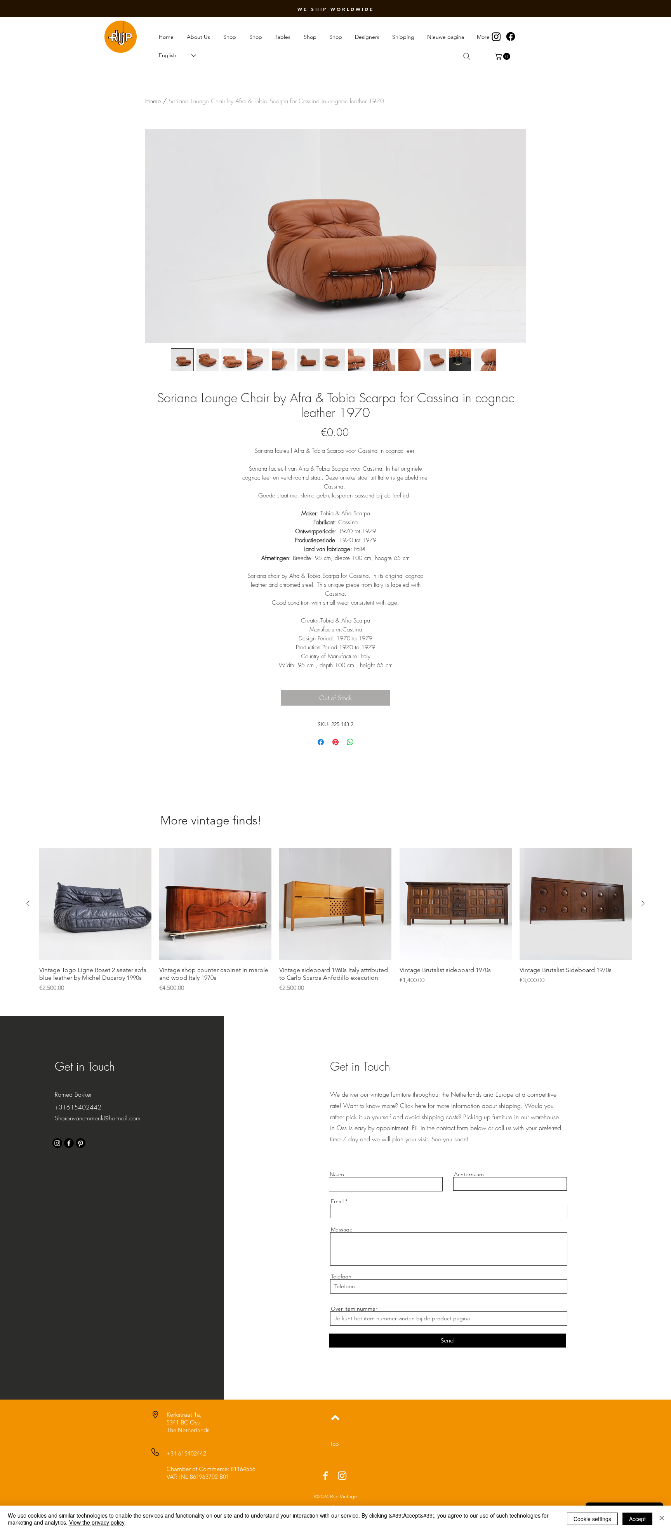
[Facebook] (510, 36)
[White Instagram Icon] (342, 1476)
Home (153, 101)
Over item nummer (354, 1308)
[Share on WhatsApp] (350, 742)
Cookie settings (592, 1519)
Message (342, 1229)
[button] (503, 56)
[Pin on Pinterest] (335, 742)
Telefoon (341, 1276)
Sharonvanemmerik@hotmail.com (98, 1118)
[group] (335, 920)
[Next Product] (643, 903)
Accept (637, 1519)
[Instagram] (496, 36)
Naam (337, 1174)
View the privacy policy (97, 1522)
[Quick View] (95, 904)
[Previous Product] (28, 903)
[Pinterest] (80, 1143)
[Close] (661, 1519)
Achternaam (469, 1174)
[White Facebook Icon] (325, 1476)
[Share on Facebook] (320, 742)
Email (337, 1201)
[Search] (467, 56)
